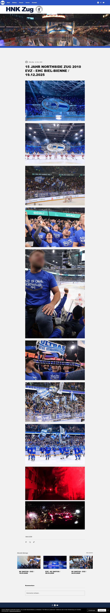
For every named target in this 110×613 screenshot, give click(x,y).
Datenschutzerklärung (15, 611)
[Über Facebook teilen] (26, 542)
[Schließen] (108, 610)
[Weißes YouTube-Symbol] (57, 605)
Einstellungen (91, 610)
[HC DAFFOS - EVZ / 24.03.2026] (81, 562)
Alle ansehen (89, 552)
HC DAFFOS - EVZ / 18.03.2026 (26, 572)
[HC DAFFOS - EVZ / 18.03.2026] (29, 562)
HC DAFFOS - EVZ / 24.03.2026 (78, 572)
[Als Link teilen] (34, 542)
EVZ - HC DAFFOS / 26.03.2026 (52, 572)
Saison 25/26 (29, 536)
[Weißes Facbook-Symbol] (52, 605)
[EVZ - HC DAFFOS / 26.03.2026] (55, 562)
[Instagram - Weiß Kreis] (98, 2)
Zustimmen (102, 610)
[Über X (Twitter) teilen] (30, 542)
